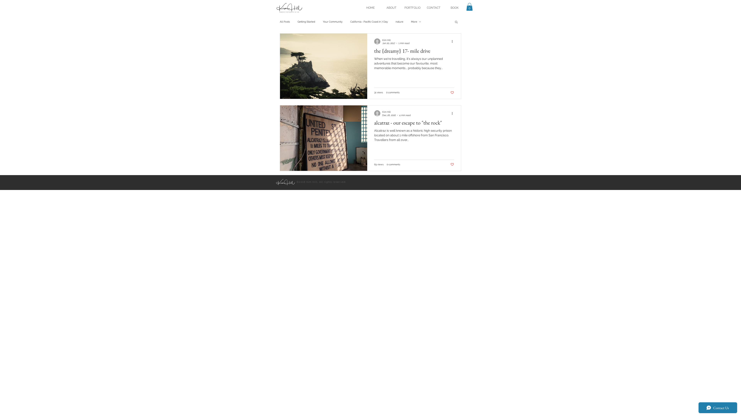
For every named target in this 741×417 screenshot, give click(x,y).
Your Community (333, 21)
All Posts (285, 21)
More (414, 21)
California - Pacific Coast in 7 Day (369, 21)
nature (399, 21)
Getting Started (306, 21)
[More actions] (453, 41)
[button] (469, 7)
